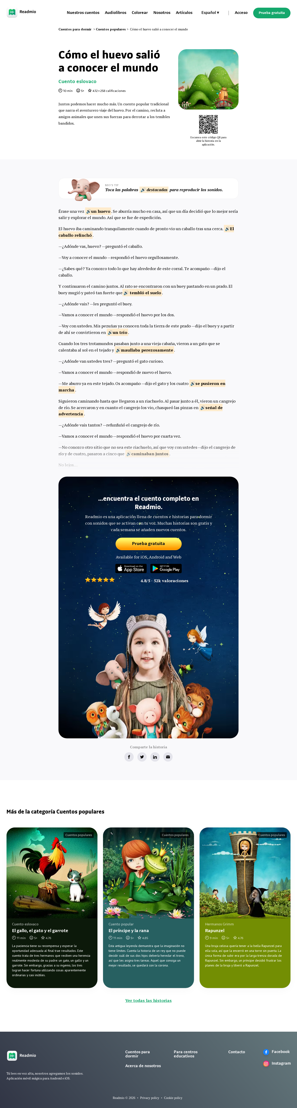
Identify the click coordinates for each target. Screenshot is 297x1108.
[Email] (168, 757)
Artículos (184, 13)
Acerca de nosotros (143, 1066)
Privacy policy (149, 1098)
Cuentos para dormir (137, 1054)
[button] (210, 13)
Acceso (241, 13)
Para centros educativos (185, 1054)
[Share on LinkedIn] (155, 757)
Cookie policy (173, 1098)
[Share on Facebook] (129, 757)
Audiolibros (115, 13)
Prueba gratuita (272, 13)
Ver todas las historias (148, 1000)
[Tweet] (142, 757)
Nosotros (161, 13)
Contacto (236, 1052)
